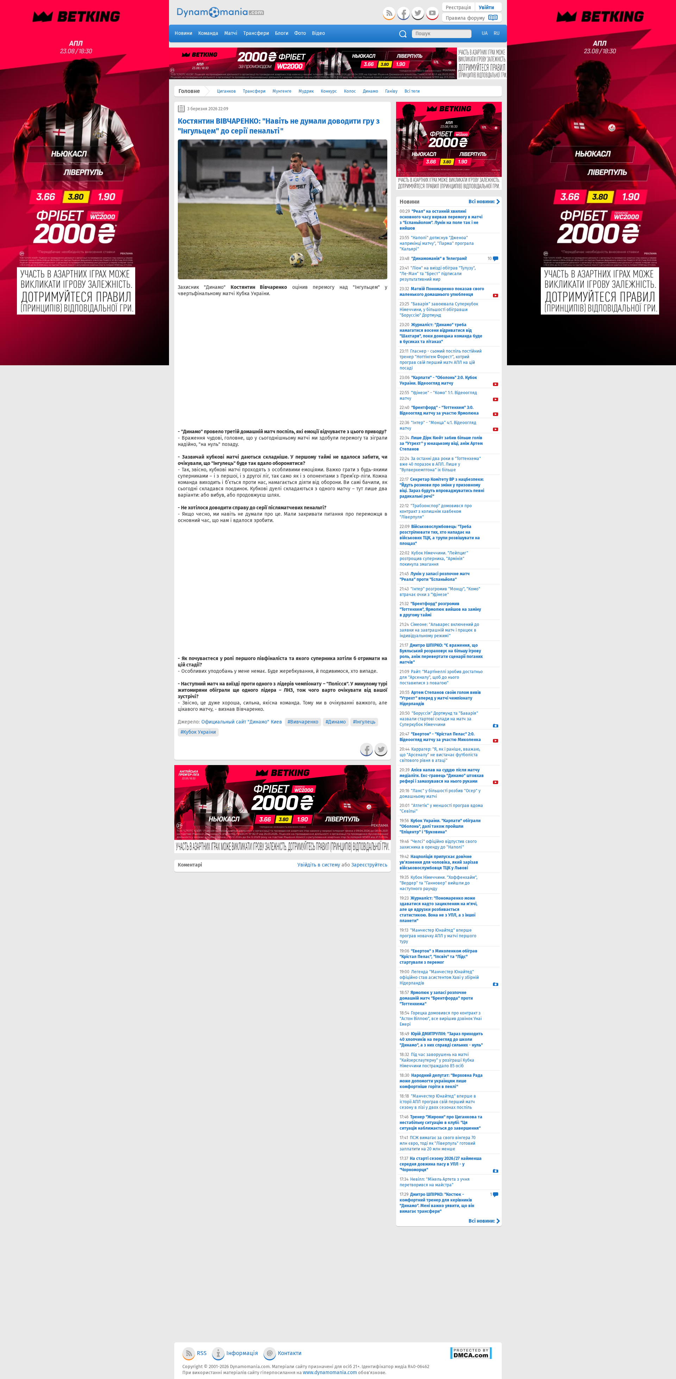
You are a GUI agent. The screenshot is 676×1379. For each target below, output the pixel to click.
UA (485, 33)
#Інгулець (364, 722)
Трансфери (254, 91)
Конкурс (329, 91)
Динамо (370, 91)
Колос (350, 91)
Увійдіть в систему (319, 865)
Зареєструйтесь (369, 865)
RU (497, 33)
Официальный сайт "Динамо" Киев (241, 722)
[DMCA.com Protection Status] (471, 1358)
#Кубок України (198, 732)
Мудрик (306, 91)
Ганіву (391, 91)
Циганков (226, 91)
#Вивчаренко (303, 722)
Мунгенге (282, 91)
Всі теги (412, 91)
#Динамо (336, 722)
